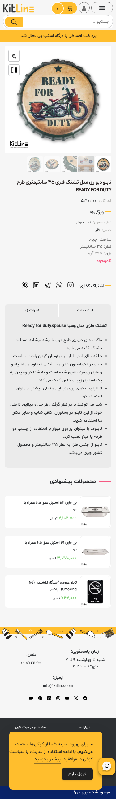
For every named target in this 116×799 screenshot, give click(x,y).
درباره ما (84, 727)
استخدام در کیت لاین (31, 727)
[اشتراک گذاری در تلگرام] (47, 285)
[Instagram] (58, 698)
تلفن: (31, 655)
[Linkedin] (49, 698)
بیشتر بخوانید (47, 759)
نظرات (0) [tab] (31, 310)
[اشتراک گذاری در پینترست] (24, 285)
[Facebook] (85, 698)
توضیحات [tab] (85, 310)
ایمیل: (58, 677)
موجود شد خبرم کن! (92, 792)
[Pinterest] (40, 698)
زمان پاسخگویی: (85, 651)
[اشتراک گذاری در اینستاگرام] (70, 285)
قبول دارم (77, 774)
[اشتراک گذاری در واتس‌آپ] (59, 285)
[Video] (31, 698)
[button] (102, 7)
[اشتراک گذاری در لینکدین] (36, 285)
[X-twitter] (76, 698)
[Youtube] (67, 698)
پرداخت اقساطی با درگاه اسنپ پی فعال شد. (58, 36)
